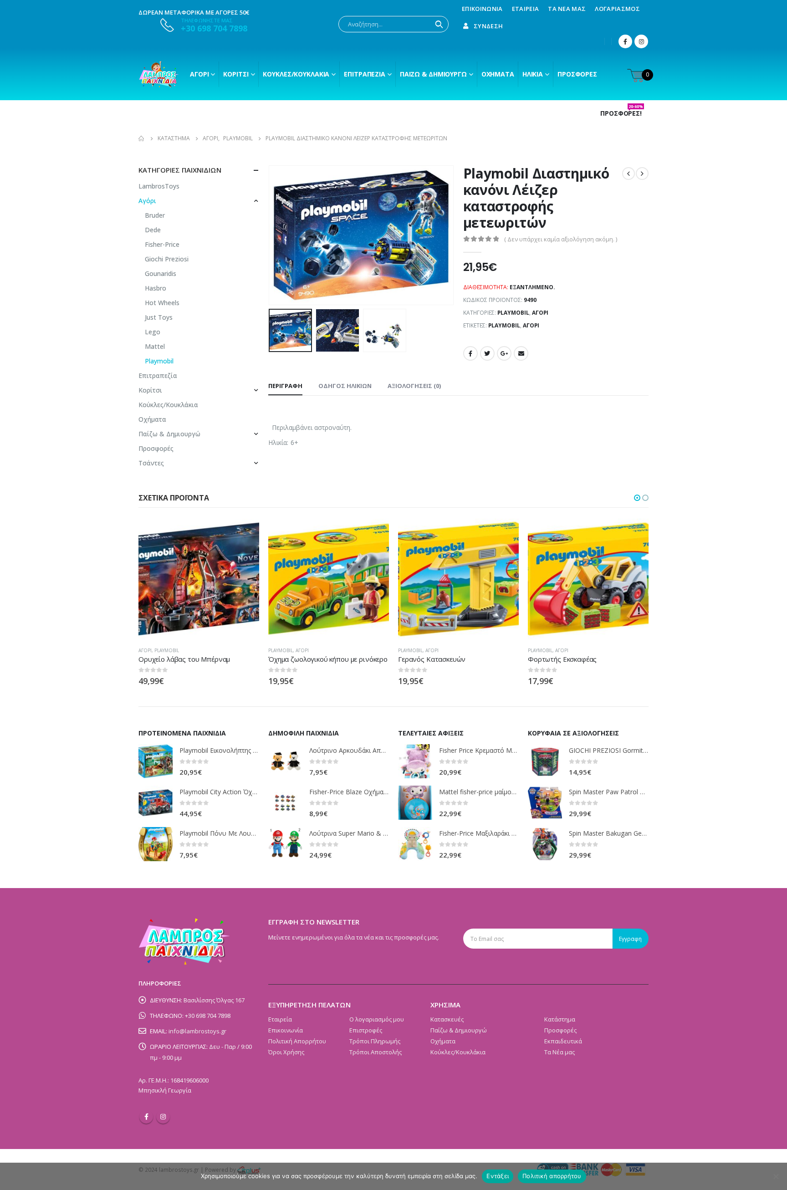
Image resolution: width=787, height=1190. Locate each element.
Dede (153, 229)
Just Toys (159, 317)
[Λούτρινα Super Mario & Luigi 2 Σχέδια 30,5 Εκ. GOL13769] (285, 844)
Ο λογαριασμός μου (376, 1019)
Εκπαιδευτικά (563, 1041)
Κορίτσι (235, 74)
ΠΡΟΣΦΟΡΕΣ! (621, 113)
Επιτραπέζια (364, 74)
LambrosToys (158, 186)
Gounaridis (160, 273)
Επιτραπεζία (157, 375)
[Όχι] (775, 1176)
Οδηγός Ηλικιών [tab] (345, 386)
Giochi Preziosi (167, 259)
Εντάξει (497, 1176)
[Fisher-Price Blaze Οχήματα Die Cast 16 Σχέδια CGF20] (285, 803)
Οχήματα (497, 74)
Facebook (470, 353)
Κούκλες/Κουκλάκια (296, 74)
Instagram (163, 1117)
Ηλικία (532, 74)
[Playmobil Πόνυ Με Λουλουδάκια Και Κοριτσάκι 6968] (155, 844)
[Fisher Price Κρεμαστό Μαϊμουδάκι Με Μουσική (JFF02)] (415, 761)
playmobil (504, 325)
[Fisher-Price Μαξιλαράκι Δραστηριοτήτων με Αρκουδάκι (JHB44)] (415, 844)
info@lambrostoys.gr (197, 1031)
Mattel (155, 346)
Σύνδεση (488, 26)
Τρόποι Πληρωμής (374, 1041)
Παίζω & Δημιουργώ (433, 74)
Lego (152, 331)
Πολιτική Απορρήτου (297, 1041)
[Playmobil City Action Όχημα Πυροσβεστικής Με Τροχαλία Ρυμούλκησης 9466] (155, 803)
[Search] (439, 24)
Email (521, 353)
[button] (637, 497)
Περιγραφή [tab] (285, 386)
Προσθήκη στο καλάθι (504, 534)
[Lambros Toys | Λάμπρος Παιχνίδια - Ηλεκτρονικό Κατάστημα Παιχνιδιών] (158, 74)
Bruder (155, 215)
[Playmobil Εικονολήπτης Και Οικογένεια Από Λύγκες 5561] (155, 761)
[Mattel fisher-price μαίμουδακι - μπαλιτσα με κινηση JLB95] (415, 803)
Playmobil (513, 313)
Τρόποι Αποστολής (375, 1052)
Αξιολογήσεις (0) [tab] (414, 386)
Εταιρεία (525, 9)
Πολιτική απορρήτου (552, 1176)
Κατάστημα (559, 1019)
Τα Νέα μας (567, 9)
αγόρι (531, 325)
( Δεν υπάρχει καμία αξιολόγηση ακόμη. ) (560, 239)
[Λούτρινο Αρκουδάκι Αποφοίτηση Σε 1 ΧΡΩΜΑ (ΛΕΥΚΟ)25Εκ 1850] (285, 761)
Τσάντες (151, 463)
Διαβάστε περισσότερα (244, 534)
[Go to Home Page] (141, 138)
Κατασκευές (447, 1019)
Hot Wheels (162, 302)
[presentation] (270, 235)
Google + (504, 353)
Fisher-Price (162, 244)
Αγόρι (199, 74)
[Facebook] (625, 41)
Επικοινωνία (482, 9)
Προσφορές (577, 74)
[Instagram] (641, 41)
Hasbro (155, 288)
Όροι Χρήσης (286, 1052)
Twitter (487, 353)
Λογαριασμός (617, 9)
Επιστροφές (365, 1030)
